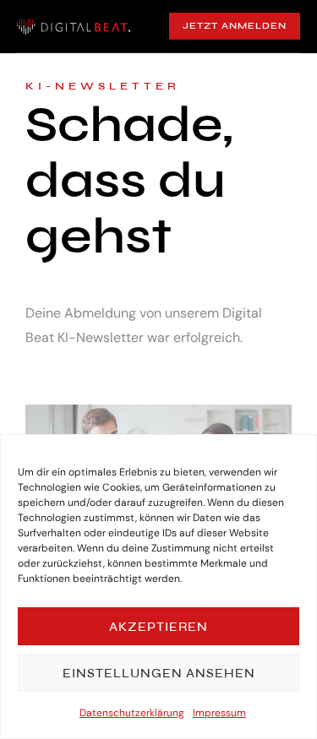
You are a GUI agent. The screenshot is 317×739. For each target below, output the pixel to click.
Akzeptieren (158, 626)
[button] (234, 26)
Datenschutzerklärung (131, 713)
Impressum (219, 713)
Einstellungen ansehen (159, 673)
